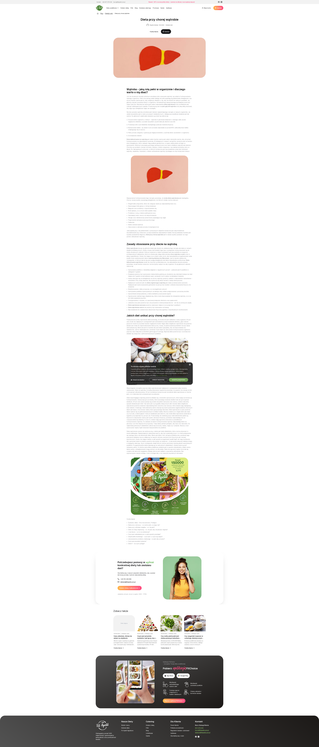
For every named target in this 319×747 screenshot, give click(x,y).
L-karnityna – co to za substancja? (139, 532)
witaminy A (141, 420)
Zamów (219, 8)
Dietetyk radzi (109, 13)
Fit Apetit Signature (127, 730)
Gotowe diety (125, 728)
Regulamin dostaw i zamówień (179, 730)
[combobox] (190, 364)
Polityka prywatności (177, 728)
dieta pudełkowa (153, 447)
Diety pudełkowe (111, 8)
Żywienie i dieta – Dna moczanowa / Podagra (142, 522)
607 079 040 (199, 728)
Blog (136, 8)
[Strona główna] (97, 13)
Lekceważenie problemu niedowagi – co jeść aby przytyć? (146, 539)
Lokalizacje (149, 733)
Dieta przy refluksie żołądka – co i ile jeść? (141, 527)
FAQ (131, 8)
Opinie (162, 8)
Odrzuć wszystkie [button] (158, 380)
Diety (128, 248)
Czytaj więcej (154, 31)
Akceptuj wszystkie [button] (178, 380)
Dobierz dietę (124, 8)
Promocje (156, 8)
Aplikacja (169, 8)
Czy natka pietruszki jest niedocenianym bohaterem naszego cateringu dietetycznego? (171, 637)
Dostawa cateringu (145, 8)
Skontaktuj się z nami (177, 736)
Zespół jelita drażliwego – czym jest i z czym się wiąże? (145, 536)
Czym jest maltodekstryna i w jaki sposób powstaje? (144, 534)
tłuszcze (129, 418)
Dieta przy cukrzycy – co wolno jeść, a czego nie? (144, 525)
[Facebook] (219, 2)
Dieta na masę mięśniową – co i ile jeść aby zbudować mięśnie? (148, 529)
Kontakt (199, 721)
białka (138, 127)
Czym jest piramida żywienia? (137, 541)
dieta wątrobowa (169, 104)
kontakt (129, 232)
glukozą (146, 132)
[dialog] (159, 373)
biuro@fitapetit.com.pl (202, 730)
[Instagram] (221, 2)
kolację (166, 307)
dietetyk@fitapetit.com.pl (202, 732)
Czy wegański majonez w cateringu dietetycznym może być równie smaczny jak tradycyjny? (194, 637)
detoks (177, 322)
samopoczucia (159, 145)
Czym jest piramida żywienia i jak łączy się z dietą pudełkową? (146, 637)
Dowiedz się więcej (161, 375)
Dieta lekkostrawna (133, 139)
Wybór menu (125, 725)
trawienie (181, 276)
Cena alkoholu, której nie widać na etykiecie (123, 637)
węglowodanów (180, 408)
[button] (137, 380)
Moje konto (207, 8)
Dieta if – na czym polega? (136, 543)
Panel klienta (174, 725)
